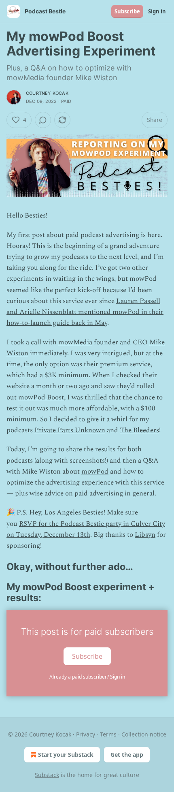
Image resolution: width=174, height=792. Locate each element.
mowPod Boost (41, 397)
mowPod (94, 471)
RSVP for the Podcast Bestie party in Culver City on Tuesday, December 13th (85, 529)
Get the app (126, 754)
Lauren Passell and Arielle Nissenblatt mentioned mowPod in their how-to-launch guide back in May (84, 312)
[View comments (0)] (43, 120)
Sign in (157, 11)
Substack (47, 775)
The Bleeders (139, 430)
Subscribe (127, 11)
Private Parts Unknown (69, 430)
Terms (108, 734)
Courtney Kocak (47, 93)
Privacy (85, 734)
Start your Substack (65, 754)
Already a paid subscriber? (87, 676)
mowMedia (75, 342)
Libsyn (145, 534)
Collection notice (143, 734)
